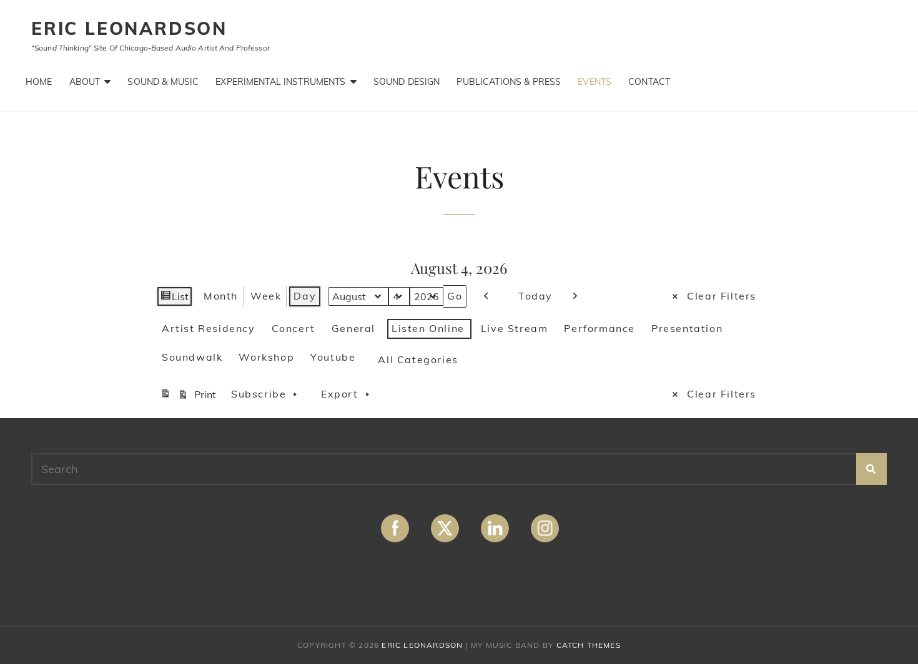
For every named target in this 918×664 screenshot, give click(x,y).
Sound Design (406, 81)
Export (339, 394)
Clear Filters (721, 296)
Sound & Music (163, 81)
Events (594, 81)
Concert (293, 328)
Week (265, 296)
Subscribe (258, 394)
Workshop (266, 357)
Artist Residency (208, 328)
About (85, 81)
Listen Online (428, 328)
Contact (649, 81)
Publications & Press (509, 81)
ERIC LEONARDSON (129, 28)
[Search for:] (459, 469)
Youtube (332, 357)
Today (535, 296)
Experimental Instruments (280, 81)
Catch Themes (588, 645)
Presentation (687, 328)
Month (221, 296)
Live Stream (514, 328)
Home (39, 81)
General (353, 328)
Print (190, 396)
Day (305, 296)
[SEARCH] (871, 469)
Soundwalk (192, 357)
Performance (599, 328)
